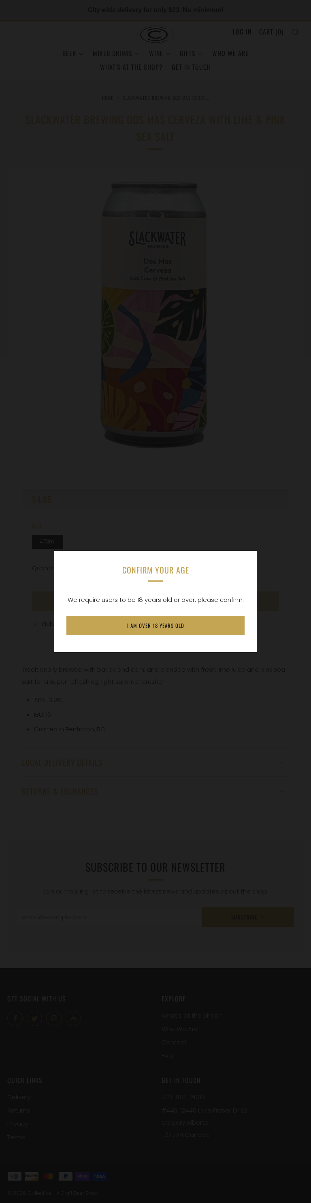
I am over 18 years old (155, 625)
